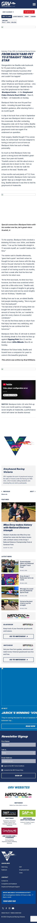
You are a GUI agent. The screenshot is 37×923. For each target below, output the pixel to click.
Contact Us (4, 881)
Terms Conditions (19, 766)
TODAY (27, 16)
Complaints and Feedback (9, 883)
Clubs (21, 872)
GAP (20, 867)
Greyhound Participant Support (10, 886)
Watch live (29, 12)
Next (32, 491)
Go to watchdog (17, 636)
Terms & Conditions (15, 912)
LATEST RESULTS (18, 16)
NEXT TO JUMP (6, 16)
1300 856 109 (9, 901)
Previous (6, 491)
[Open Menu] (34, 4)
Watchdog (4, 867)
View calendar (7, 12)
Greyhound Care (24, 870)
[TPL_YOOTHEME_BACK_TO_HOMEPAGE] (8, 4)
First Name (5, 741)
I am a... (4, 750)
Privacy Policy (19, 770)
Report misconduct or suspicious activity (17, 892)
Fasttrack (4, 870)
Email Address (6, 758)
